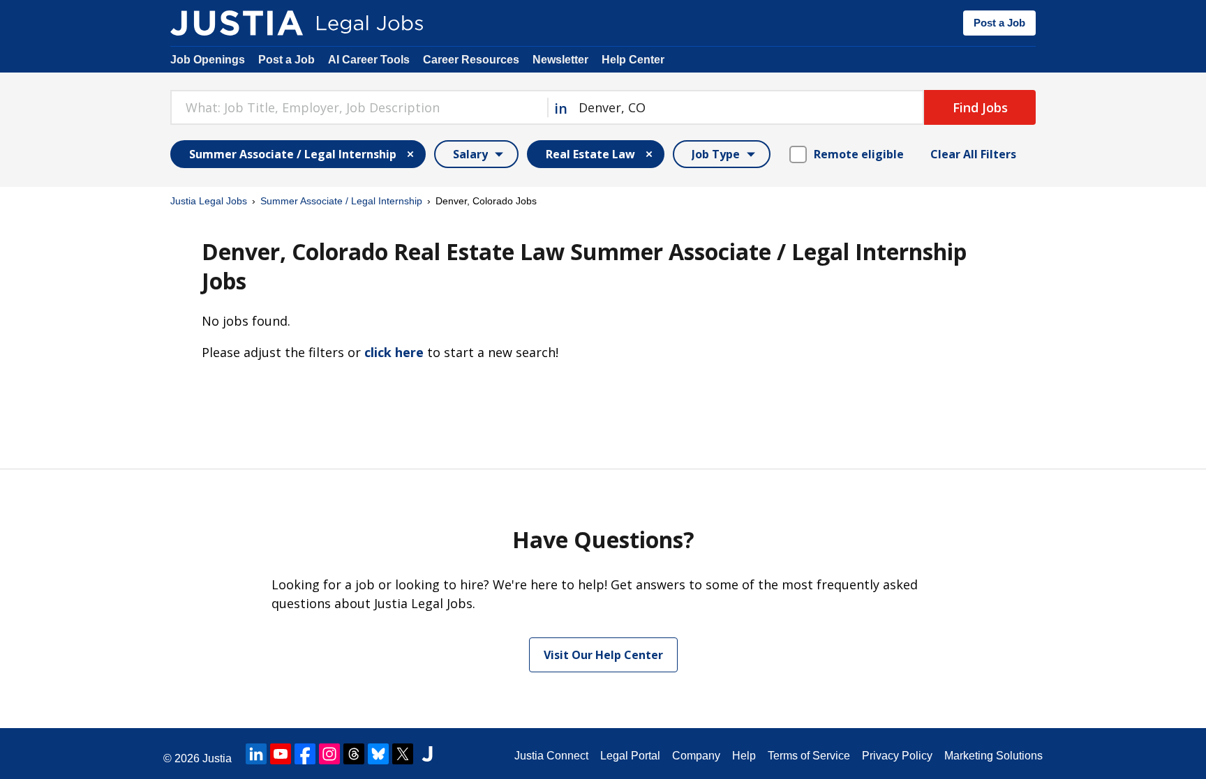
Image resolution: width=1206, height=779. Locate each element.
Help (744, 756)
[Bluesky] (378, 753)
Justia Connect (551, 756)
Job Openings (207, 60)
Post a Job (999, 23)
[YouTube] (280, 753)
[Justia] (236, 23)
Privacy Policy (897, 756)
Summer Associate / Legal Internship (341, 200)
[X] (402, 753)
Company (696, 756)
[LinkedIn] (256, 753)
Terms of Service (809, 756)
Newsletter (560, 60)
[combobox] (358, 107)
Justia (217, 758)
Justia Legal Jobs (208, 200)
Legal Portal (630, 756)
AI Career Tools (369, 60)
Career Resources (471, 60)
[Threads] (353, 753)
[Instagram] (329, 753)
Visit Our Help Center (603, 655)
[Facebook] (305, 753)
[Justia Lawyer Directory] (427, 753)
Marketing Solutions (993, 756)
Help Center (633, 60)
